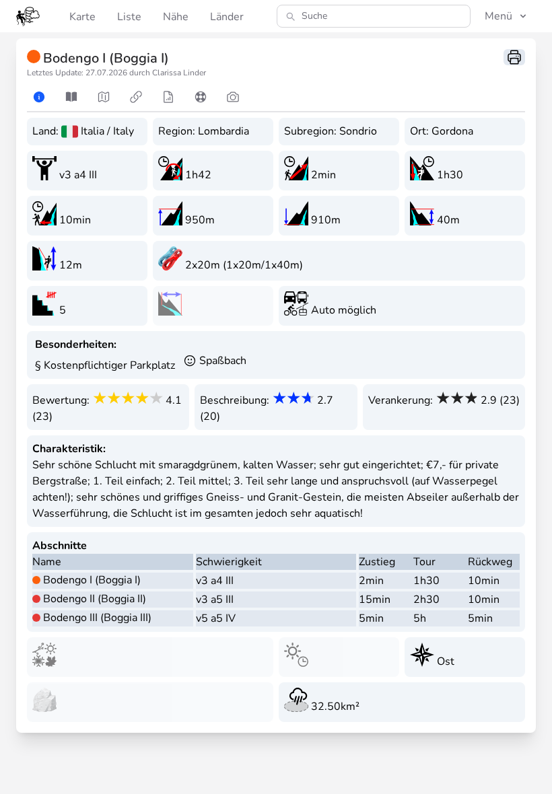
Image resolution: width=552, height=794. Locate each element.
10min (483, 580)
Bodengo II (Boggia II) (94, 598)
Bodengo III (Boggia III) (97, 617)
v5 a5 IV (216, 618)
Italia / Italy (107, 131)
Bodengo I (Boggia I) (92, 580)
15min (374, 599)
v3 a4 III (215, 580)
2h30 (426, 599)
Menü (498, 16)
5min (371, 618)
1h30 (426, 580)
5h (419, 618)
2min (371, 580)
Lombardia (223, 131)
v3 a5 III (215, 599)
